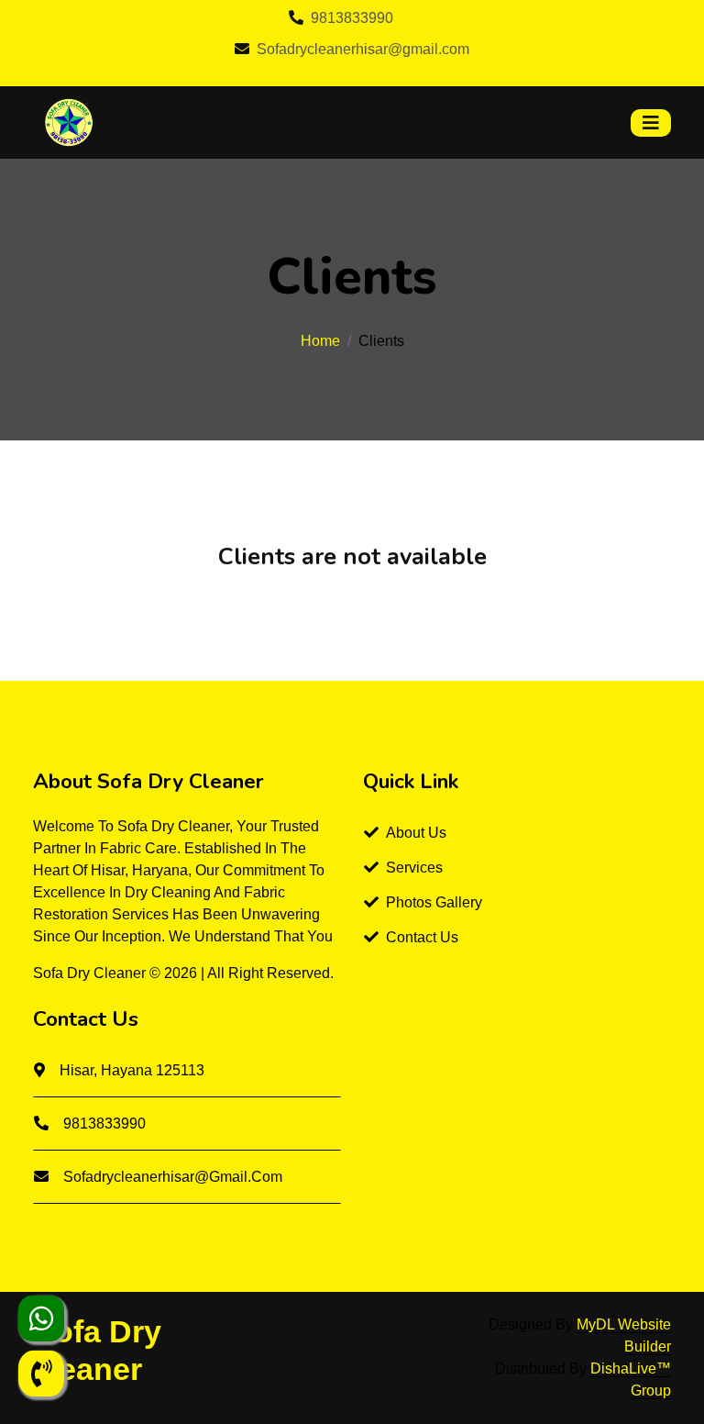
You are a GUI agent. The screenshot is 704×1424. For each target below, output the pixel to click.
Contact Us (422, 937)
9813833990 (352, 18)
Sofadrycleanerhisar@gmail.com (363, 49)
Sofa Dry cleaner (91, 973)
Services (414, 867)
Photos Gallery (434, 902)
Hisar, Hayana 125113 (132, 1070)
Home (320, 341)
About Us (416, 832)
